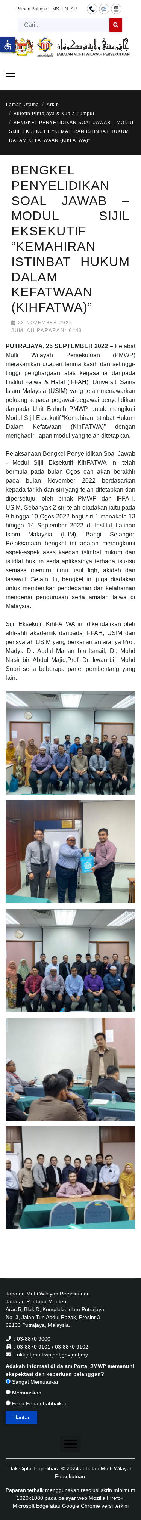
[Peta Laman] (116, 8)
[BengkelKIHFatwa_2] (71, 860)
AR (74, 9)
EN (65, 9)
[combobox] (64, 25)
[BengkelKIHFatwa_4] (71, 1077)
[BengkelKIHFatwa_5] (71, 1186)
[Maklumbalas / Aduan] (104, 8)
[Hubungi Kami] (92, 8)
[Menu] (10, 73)
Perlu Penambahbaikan (39, 1403)
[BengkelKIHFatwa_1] (71, 751)
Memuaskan (26, 1393)
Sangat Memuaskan (35, 1382)
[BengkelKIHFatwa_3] (71, 969)
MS (55, 9)
